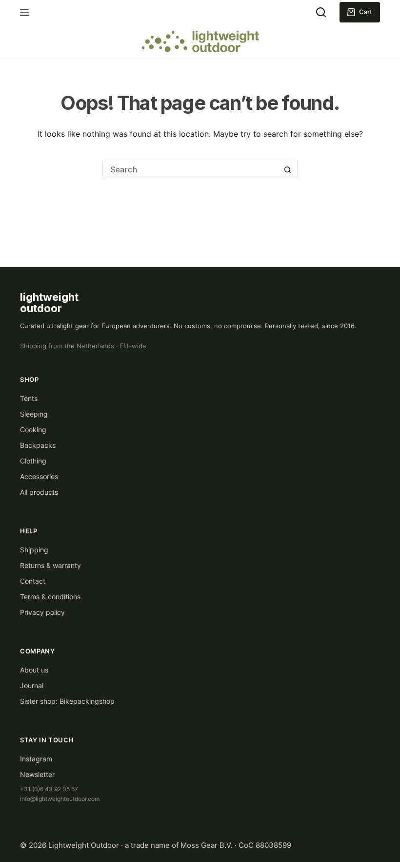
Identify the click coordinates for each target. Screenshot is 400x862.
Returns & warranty (50, 565)
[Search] (321, 12)
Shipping (34, 550)
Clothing (33, 461)
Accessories (39, 476)
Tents (29, 398)
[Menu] (24, 12)
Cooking (33, 429)
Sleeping (34, 414)
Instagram (36, 759)
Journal (31, 685)
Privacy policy (42, 612)
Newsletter (37, 774)
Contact (32, 581)
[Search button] (287, 169)
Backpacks (38, 445)
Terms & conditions (50, 596)
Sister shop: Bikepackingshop (67, 701)
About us (34, 670)
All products (39, 492)
